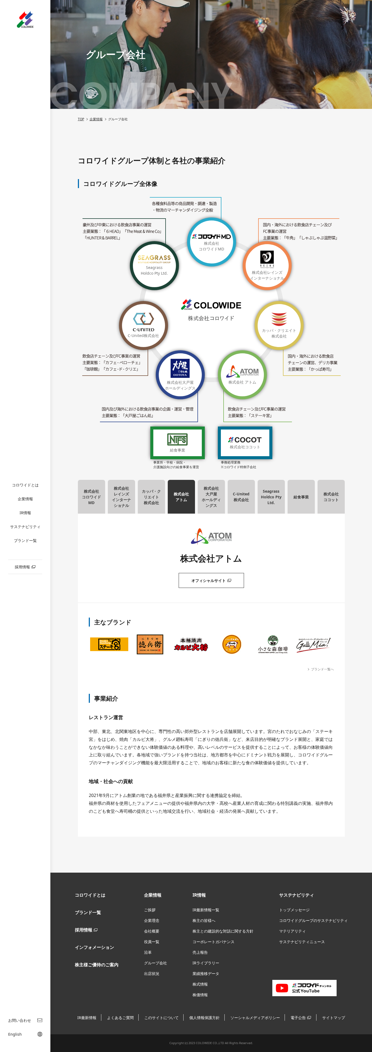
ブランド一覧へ (322, 669)
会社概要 (151, 931)
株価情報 (200, 994)
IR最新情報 (86, 1017)
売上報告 (200, 952)
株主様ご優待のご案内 (96, 965)
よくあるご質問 (120, 1017)
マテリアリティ (292, 931)
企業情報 (25, 498)
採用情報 (83, 930)
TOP (81, 119)
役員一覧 (151, 941)
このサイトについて (161, 1017)
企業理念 (151, 920)
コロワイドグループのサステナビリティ (313, 920)
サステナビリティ (25, 526)
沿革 (148, 952)
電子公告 (298, 1017)
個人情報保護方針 (204, 1017)
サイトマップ (333, 1017)
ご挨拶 (149, 909)
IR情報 (25, 512)
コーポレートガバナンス (213, 941)
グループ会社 (155, 962)
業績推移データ (206, 973)
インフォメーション (94, 947)
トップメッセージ (294, 909)
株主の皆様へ (204, 920)
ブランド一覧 (25, 540)
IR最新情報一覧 (206, 909)
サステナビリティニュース (302, 941)
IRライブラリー (206, 962)
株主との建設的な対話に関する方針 (223, 931)
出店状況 (151, 973)
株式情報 (200, 984)
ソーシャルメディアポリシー (255, 1017)
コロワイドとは (25, 484)
